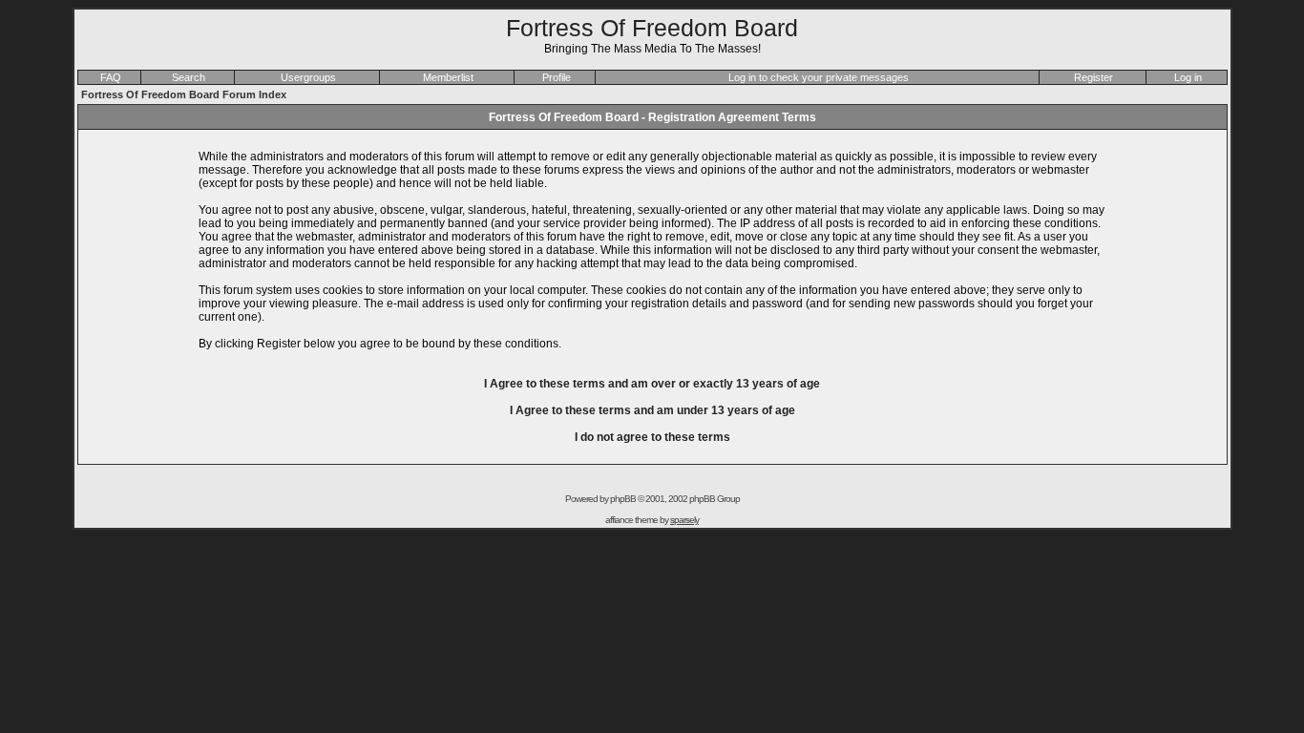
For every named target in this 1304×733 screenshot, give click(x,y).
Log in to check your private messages (818, 77)
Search (188, 77)
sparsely (684, 519)
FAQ (110, 77)
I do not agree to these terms (652, 437)
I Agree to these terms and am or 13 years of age (652, 383)
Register (1093, 77)
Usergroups (308, 77)
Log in (1188, 77)
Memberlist (448, 77)
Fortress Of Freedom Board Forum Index (183, 94)
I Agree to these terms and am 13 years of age (652, 410)
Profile (556, 77)
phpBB (623, 498)
